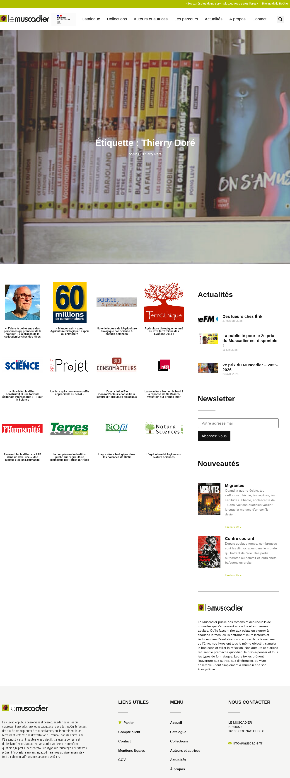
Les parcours (186, 19)
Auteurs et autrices (151, 19)
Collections (117, 19)
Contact (259, 19)
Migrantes (234, 485)
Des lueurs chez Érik (242, 316)
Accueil (134, 154)
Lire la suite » (233, 527)
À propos (237, 19)
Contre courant (239, 538)
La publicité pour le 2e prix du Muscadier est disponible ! (249, 340)
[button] (280, 19)
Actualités (213, 19)
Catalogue (91, 19)
